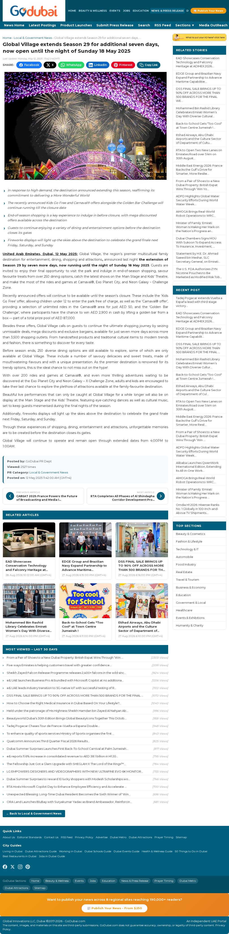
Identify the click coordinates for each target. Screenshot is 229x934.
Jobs (126, 10)
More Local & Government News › (137, 514)
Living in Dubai (13, 851)
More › (217, 50)
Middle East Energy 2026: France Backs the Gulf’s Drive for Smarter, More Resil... (199, 420)
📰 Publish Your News (208, 10)
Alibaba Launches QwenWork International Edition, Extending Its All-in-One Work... (198, 467)
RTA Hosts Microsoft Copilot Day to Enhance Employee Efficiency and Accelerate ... (67, 786)
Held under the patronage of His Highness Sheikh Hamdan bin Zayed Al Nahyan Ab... (67, 710)
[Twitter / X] (12, 867)
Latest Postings (42, 25)
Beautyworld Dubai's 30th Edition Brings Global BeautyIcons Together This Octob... (66, 718)
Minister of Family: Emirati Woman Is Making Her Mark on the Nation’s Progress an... (197, 227)
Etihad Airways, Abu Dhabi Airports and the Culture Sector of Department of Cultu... (198, 139)
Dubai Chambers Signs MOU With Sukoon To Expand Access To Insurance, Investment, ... (198, 242)
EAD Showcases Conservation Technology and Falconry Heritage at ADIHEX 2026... (197, 62)
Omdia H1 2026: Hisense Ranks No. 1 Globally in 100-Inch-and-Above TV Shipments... (197, 509)
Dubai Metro (118, 837)
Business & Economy (191, 587)
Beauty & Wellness (93, 10)
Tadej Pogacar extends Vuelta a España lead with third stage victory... (199, 302)
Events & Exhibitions (190, 618)
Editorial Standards (29, 837)
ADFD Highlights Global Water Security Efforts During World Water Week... (197, 200)
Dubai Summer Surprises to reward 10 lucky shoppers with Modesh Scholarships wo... (68, 779)
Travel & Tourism (187, 579)
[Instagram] (20, 867)
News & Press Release (167, 10)
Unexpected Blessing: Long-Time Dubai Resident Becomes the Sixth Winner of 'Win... (69, 794)
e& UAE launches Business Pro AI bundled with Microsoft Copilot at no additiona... (65, 680)
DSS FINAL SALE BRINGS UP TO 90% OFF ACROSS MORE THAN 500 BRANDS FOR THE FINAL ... (75, 695)
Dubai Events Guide (126, 851)
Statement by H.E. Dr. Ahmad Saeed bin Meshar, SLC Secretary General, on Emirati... (198, 257)
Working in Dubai (70, 851)
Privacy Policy (84, 837)
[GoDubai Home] (34, 10)
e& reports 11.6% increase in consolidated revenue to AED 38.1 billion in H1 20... (62, 756)
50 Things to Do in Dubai (191, 851)
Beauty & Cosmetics (190, 534)
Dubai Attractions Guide (41, 851)
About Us (9, 837)
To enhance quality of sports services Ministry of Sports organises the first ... (60, 733)
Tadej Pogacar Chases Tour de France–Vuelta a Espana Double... (53, 726)
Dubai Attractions (140, 837)
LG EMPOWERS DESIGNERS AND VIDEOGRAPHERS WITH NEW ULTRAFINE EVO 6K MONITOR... (75, 771)
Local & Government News (33, 38)
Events (115, 10)
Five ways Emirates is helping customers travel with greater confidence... (59, 665)
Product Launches (76, 25)
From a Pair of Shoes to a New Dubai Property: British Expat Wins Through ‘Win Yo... (198, 185)
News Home (14, 25)
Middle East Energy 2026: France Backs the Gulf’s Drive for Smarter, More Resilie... (199, 169)
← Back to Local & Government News (33, 813)
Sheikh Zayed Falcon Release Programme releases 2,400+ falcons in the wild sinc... (66, 672)
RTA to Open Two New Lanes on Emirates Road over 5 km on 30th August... (199, 154)
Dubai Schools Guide (98, 851)
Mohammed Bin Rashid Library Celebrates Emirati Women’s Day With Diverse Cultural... (198, 112)
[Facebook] (5, 867)
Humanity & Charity (189, 625)
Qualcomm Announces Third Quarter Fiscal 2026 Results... (48, 741)
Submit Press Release (115, 25)
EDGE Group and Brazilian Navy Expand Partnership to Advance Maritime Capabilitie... (199, 77)
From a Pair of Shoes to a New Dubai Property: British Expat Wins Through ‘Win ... (65, 657)
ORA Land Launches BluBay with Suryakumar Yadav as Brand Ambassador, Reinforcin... (69, 802)
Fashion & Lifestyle (189, 541)
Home (72, 10)
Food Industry (186, 564)
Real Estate (184, 572)
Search (144, 25)
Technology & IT (187, 549)
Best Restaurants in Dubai (19, 856)
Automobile (184, 557)
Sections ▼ (185, 25)
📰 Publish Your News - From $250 (114, 908)
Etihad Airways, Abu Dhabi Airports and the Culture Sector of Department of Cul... (198, 390)
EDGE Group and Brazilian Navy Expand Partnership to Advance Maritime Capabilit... (199, 332)
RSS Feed (163, 25)
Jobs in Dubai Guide (52, 856)
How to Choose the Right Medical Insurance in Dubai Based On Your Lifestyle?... (64, 703)
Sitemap (181, 837)
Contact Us (51, 837)
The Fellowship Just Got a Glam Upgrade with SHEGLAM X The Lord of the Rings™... (66, 764)
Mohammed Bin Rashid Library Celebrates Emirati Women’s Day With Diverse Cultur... (198, 363)
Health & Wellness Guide (157, 851)
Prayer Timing (164, 837)
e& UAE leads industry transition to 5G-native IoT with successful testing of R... (61, 688)
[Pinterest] (27, 867)
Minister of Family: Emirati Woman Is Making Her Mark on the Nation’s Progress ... (197, 493)
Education (141, 10)
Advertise (102, 837)
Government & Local (191, 602)
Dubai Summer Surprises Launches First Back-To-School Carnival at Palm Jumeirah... (67, 748)
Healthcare (184, 610)
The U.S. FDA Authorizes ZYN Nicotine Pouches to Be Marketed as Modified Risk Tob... (199, 273)
